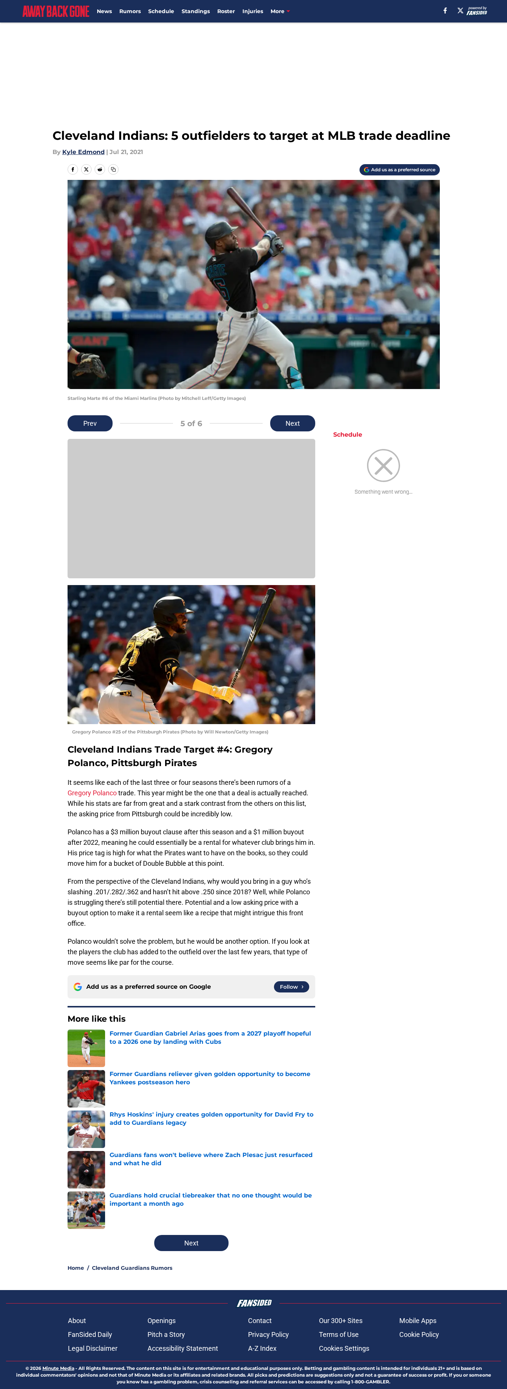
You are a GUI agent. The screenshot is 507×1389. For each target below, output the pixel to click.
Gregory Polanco (92, 793)
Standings (196, 11)
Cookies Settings (344, 1348)
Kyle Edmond (83, 152)
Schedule (161, 11)
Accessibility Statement (182, 1348)
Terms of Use (339, 1334)
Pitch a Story (166, 1334)
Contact (260, 1321)
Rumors (130, 11)
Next (293, 423)
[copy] (113, 169)
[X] (460, 10)
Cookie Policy (419, 1334)
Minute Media (58, 1368)
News (104, 11)
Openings (161, 1321)
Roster (226, 11)
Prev (90, 423)
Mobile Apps (417, 1321)
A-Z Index (262, 1348)
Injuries (252, 11)
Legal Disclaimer (92, 1348)
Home (76, 1268)
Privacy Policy (268, 1334)
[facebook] (445, 10)
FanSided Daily (90, 1334)
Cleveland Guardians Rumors (132, 1268)
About (77, 1321)
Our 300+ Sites (341, 1321)
